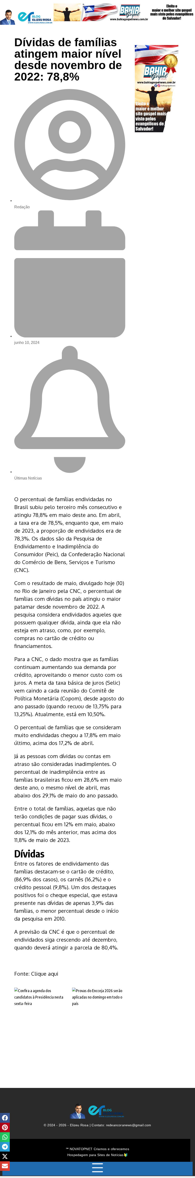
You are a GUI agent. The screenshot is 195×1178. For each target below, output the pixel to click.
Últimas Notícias (28, 478)
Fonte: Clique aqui (36, 973)
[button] (5, 1118)
